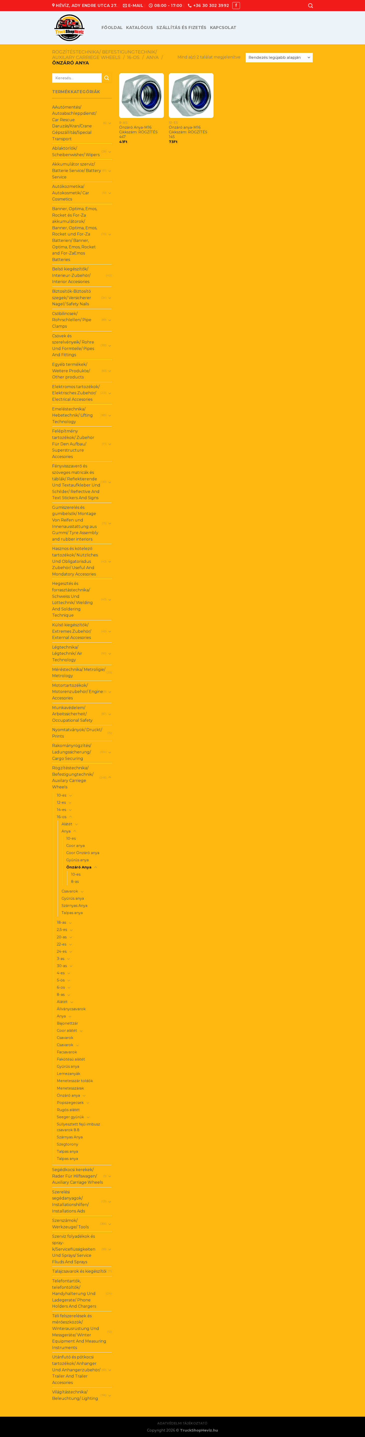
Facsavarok (67, 1052)
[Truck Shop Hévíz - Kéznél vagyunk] (73, 27)
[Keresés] (310, 5)
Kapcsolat (223, 27)
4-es (61, 973)
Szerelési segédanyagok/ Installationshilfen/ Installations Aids (70, 1201)
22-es (61, 944)
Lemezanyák (68, 1073)
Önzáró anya (68, 1095)
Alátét (67, 824)
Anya (152, 57)
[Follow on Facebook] (236, 5)
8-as (75, 881)
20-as (62, 937)
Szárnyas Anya (74, 905)
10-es (61, 795)
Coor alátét (67, 1030)
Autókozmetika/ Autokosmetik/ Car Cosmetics (70, 192)
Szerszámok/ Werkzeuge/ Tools (70, 1223)
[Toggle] (110, 123)
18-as (61, 922)
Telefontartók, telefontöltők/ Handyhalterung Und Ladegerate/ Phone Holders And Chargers (74, 1294)
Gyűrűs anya (77, 860)
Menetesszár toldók (75, 1081)
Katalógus (139, 27)
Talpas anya (72, 913)
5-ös (61, 980)
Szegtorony (67, 1144)
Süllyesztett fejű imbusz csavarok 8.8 (78, 1127)
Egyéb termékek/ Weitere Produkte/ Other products (71, 370)
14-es (61, 809)
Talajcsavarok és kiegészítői (79, 1271)
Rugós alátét (68, 1110)
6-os (61, 987)
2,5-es (62, 929)
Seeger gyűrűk (70, 1117)
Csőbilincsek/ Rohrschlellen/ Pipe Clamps (71, 320)
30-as (62, 966)
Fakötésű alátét (71, 1059)
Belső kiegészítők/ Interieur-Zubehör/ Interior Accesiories (71, 275)
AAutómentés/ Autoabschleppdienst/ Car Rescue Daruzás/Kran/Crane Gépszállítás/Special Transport (74, 123)
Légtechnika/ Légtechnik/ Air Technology (67, 653)
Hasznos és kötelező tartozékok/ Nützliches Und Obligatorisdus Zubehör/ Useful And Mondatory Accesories (75, 561)
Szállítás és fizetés (181, 27)
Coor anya (75, 845)
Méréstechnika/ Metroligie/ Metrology (78, 672)
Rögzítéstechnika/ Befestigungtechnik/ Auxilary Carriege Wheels (104, 54)
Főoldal (112, 27)
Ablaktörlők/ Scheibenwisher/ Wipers (76, 151)
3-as (60, 958)
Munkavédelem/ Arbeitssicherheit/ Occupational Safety (72, 714)
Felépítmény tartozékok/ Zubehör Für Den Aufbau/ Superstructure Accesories (73, 444)
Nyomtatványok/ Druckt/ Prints (77, 733)
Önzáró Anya (78, 867)
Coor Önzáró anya (82, 853)
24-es (62, 951)
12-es (61, 802)
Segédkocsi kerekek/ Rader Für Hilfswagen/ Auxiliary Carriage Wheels (77, 1176)
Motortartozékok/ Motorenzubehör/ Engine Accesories (77, 691)
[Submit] (107, 78)
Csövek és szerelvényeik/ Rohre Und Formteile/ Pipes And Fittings (73, 345)
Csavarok (70, 891)
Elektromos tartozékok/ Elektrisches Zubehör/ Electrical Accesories (76, 393)
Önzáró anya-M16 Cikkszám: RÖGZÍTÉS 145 (188, 132)
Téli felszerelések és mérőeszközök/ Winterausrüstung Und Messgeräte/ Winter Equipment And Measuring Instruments (79, 1332)
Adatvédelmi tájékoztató (182, 1423)
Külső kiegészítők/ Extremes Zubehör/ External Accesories (71, 631)
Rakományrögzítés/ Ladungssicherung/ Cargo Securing (71, 752)
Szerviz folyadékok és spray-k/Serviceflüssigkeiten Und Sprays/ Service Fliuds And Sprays (73, 1249)
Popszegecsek (70, 1102)
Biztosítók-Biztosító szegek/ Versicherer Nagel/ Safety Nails (71, 297)
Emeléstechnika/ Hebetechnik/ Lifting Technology (72, 415)
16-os (133, 57)
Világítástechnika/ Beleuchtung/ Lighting (75, 1395)
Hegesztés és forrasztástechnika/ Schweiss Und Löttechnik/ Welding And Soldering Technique (72, 599)
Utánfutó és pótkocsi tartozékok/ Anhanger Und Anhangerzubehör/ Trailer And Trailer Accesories (76, 1370)
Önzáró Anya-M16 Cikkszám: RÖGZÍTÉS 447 (138, 132)
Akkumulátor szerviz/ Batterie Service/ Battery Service (76, 170)
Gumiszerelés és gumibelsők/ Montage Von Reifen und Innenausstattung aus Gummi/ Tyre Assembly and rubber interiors (75, 523)
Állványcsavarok (71, 1009)
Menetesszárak (70, 1088)
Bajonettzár (67, 1023)
